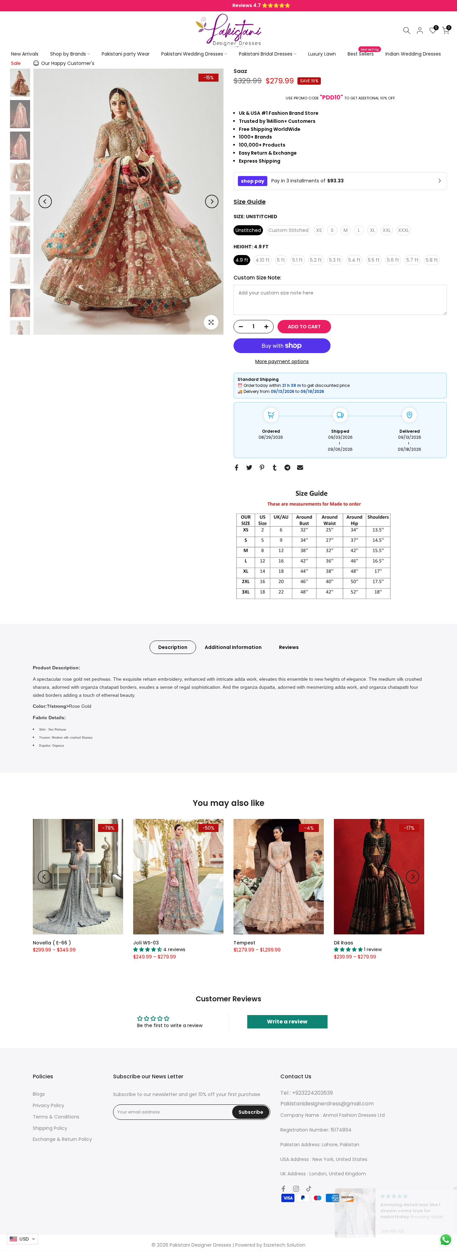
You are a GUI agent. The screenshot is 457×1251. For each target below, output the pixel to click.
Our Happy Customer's (67, 63)
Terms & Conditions (56, 1116)
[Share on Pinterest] (262, 468)
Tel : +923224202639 (306, 1093)
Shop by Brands (68, 54)
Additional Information (233, 647)
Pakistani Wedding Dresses (192, 54)
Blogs (39, 1094)
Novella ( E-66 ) (52, 942)
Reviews (289, 647)
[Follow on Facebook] (283, 1189)
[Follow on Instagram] (296, 1189)
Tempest (244, 942)
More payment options (282, 361)
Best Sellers (363, 53)
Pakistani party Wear (126, 54)
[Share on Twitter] (249, 468)
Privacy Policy (48, 1105)
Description (172, 647)
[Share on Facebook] (237, 468)
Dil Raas (343, 942)
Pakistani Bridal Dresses (265, 54)
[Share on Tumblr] (275, 468)
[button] (444, 1188)
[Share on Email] (300, 468)
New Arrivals (24, 54)
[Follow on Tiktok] (309, 1189)
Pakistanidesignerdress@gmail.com (327, 1103)
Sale (16, 63)
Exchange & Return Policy (62, 1139)
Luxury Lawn (322, 54)
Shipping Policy (50, 1128)
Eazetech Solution (284, 1245)
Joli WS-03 (146, 942)
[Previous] (45, 201)
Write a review (287, 1021)
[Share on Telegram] (287, 468)
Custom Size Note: (257, 277)
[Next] (211, 201)
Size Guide (250, 201)
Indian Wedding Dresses (413, 54)
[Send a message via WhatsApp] (446, 1240)
